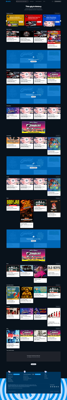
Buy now (21, 21)
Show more (58, 29)
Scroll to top (33, 364)
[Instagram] (50, 386)
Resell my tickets (11, 381)
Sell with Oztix (58, 1)
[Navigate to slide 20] (39, 27)
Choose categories (33, 167)
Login (33, 374)
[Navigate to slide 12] (34, 27)
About (46, 375)
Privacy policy (51, 391)
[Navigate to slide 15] (36, 27)
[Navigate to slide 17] (37, 27)
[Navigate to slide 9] (32, 27)
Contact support (17, 374)
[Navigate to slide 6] (30, 27)
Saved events (11, 377)
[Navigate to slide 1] (27, 27)
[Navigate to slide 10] (33, 27)
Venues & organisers (38, 1)
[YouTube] (52, 386)
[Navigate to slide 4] (29, 27)
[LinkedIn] (54, 386)
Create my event (26, 377)
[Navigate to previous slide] (6, 21)
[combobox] (22, 1)
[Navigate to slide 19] (38, 27)
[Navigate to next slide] (60, 21)
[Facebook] (56, 386)
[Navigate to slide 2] (28, 27)
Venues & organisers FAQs (27, 378)
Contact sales (38, 374)
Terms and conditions (56, 391)
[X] (58, 386)
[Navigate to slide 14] (35, 27)
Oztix (44, 1)
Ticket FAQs (10, 379)
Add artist (33, 96)
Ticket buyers (32, 1)
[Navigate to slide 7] (31, 27)
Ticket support (11, 380)
